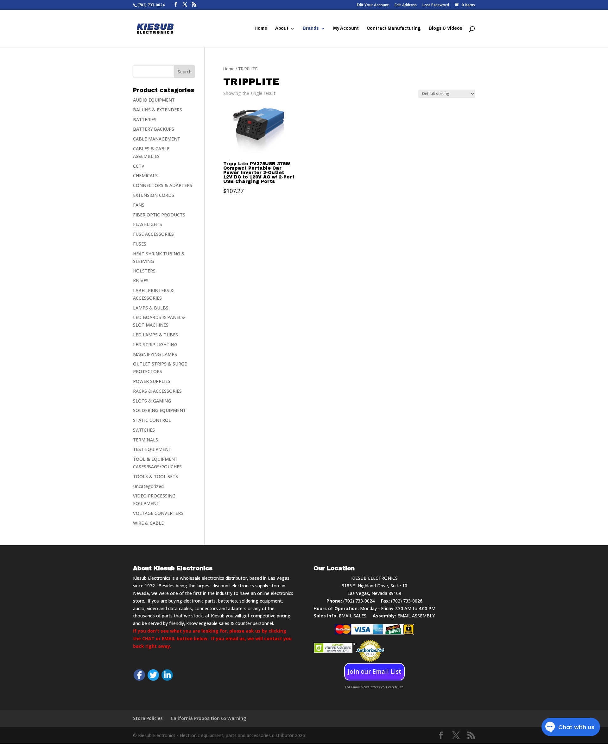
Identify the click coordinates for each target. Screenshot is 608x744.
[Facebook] (139, 675)
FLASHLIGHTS (147, 224)
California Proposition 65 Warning (208, 718)
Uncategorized (148, 486)
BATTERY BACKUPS (153, 129)
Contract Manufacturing (394, 28)
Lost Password (435, 5)
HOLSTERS (144, 271)
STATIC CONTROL (152, 420)
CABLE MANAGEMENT (156, 139)
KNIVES (141, 281)
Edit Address (406, 5)
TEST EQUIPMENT (152, 449)
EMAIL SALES (352, 616)
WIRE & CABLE (148, 523)
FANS (138, 205)
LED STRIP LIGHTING (155, 344)
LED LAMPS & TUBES (155, 335)
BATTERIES (144, 119)
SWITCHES (144, 430)
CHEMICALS (145, 175)
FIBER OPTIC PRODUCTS (159, 215)
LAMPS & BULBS (150, 308)
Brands (311, 28)
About (281, 28)
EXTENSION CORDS (153, 195)
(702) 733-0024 (359, 601)
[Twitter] (153, 675)
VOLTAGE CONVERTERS (158, 513)
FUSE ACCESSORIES (153, 234)
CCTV (138, 166)
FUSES (139, 244)
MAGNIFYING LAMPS (155, 354)
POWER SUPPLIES (151, 381)
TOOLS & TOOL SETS (155, 476)
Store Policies (147, 718)
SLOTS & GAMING (152, 401)
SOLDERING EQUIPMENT (159, 410)
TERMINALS (145, 440)
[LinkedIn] (167, 675)
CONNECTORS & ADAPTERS (162, 185)
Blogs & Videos (445, 28)
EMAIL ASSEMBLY (416, 616)
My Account (346, 28)
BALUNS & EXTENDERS (157, 110)
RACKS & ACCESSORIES (157, 391)
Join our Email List (374, 671)
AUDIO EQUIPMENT (154, 100)
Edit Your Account (373, 5)
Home (261, 28)
